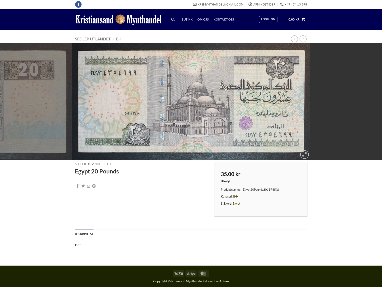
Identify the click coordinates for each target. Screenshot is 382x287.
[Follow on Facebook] (78, 4)
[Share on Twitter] (83, 186)
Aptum (224, 281)
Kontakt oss (224, 19)
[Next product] (294, 38)
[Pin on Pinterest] (94, 186)
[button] (268, 19)
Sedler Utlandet (93, 38)
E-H (119, 38)
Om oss (203, 19)
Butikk (187, 19)
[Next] (369, 101)
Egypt (236, 203)
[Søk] (173, 19)
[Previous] (13, 101)
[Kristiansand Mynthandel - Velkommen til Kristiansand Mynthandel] (118, 19)
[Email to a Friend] (88, 186)
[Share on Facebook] (77, 186)
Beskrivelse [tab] (84, 234)
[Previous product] (303, 38)
